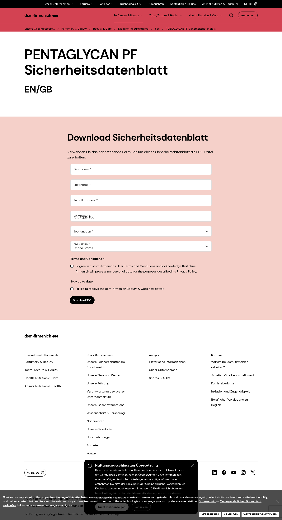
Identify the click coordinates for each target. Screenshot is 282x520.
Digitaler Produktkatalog (133, 28)
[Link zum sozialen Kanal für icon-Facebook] (224, 473)
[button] (231, 15)
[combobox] (141, 231)
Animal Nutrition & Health (43, 386)
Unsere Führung (98, 383)
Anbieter (93, 445)
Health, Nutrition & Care (42, 378)
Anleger (154, 355)
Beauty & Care (102, 28)
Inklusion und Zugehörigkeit (230, 391)
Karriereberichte (222, 383)
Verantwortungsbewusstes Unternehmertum (106, 394)
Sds (157, 28)
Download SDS (82, 300)
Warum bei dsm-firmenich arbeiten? (229, 364)
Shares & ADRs (159, 378)
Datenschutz (207, 501)
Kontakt (92, 453)
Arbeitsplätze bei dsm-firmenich (234, 375)
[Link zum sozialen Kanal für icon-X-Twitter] (253, 473)
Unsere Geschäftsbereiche (40, 28)
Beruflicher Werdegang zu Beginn (229, 402)
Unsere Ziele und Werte (103, 375)
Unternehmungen (99, 437)
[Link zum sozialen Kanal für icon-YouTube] (233, 473)
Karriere (216, 355)
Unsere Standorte (99, 429)
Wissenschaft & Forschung (106, 413)
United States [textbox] (83, 248)
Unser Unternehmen (100, 355)
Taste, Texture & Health (41, 370)
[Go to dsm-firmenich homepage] (41, 15)
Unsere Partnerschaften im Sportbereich (106, 364)
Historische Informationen (167, 362)
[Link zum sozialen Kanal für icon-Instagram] (243, 473)
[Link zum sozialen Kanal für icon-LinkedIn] (214, 473)
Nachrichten (95, 421)
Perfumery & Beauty (74, 28)
